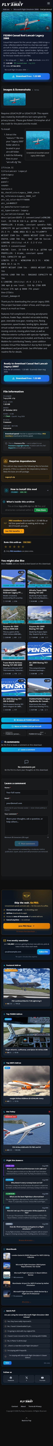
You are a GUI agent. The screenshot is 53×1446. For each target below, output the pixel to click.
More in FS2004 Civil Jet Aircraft (28, 726)
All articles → (26, 1302)
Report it (12, 448)
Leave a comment (28, 750)
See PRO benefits (12, 531)
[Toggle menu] (48, 3)
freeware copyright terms (18, 446)
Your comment (11, 814)
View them (41, 510)
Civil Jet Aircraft (46, 9)
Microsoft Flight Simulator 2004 (26, 9)
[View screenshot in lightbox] (47, 28)
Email (7, 798)
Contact (15, 1406)
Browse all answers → (26, 1240)
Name (8, 788)
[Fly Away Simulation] (23, 3)
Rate (21, 60)
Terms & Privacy (35, 1406)
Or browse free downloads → (26, 931)
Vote (7, 1363)
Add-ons (6, 9)
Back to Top (26, 1420)
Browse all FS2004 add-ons (28, 720)
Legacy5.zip (10, 477)
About (23, 1406)
